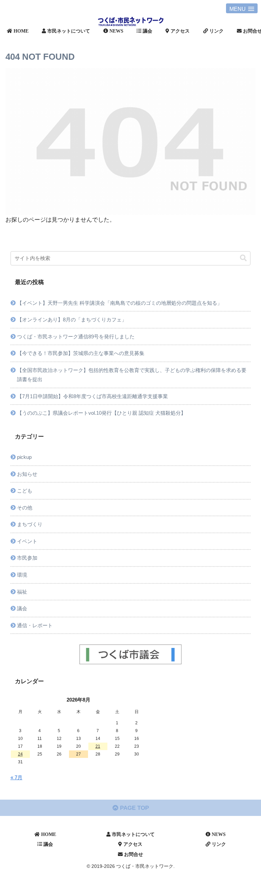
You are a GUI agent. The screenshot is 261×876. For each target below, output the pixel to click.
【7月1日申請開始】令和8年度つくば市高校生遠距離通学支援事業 (92, 396)
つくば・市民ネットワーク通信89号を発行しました (76, 336)
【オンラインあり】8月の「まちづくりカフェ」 (72, 319)
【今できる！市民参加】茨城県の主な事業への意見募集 (80, 353)
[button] (243, 258)
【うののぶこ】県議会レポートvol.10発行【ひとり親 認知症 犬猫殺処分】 (101, 413)
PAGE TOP (133, 808)
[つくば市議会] (131, 654)
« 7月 (16, 777)
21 (97, 746)
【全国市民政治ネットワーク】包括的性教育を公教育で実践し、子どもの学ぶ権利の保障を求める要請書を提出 (131, 375)
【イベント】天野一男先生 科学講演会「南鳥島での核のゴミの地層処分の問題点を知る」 (119, 303)
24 (20, 754)
